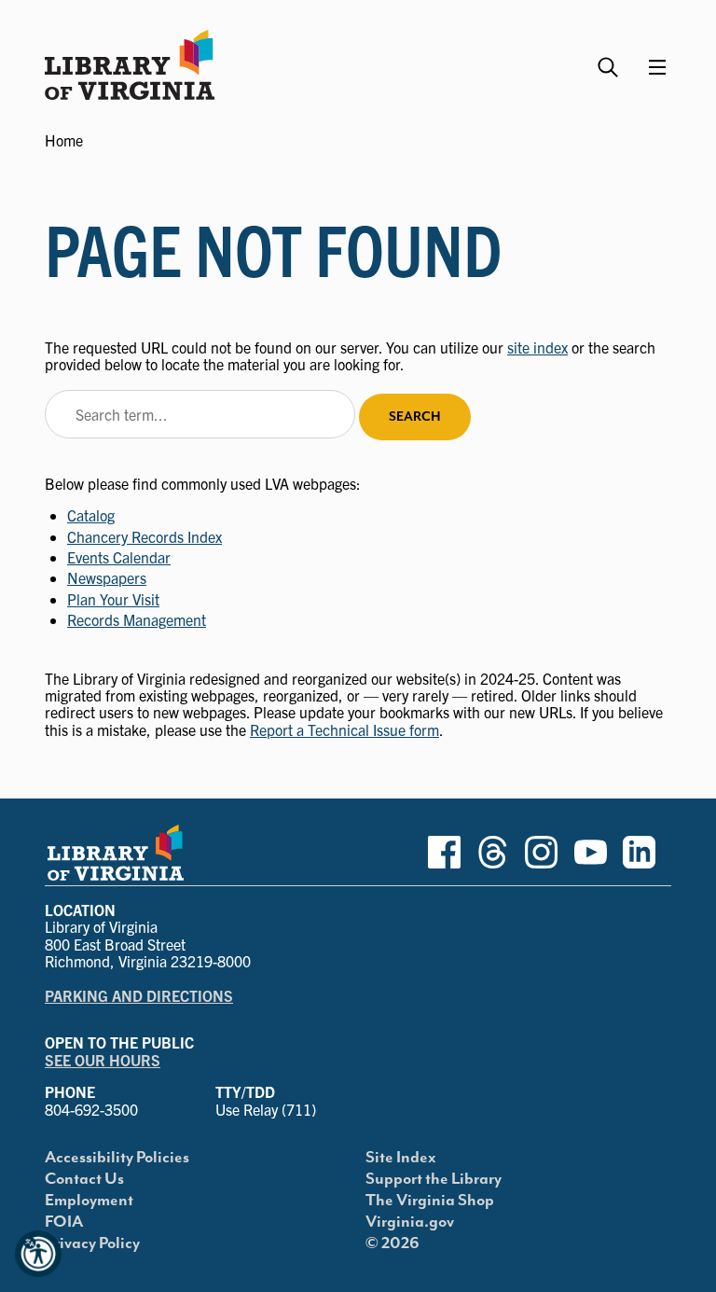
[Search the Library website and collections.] (610, 59)
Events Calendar (119, 557)
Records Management (136, 619)
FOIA (64, 1222)
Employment (89, 1200)
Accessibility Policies (117, 1157)
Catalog (91, 515)
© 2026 (392, 1243)
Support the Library (433, 1179)
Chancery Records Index (144, 536)
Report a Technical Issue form (344, 729)
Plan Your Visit (113, 599)
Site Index (400, 1157)
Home (64, 140)
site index (537, 347)
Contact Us (84, 1179)
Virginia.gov (409, 1222)
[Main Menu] (657, 67)
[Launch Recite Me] (38, 1253)
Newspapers (106, 577)
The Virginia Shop (429, 1200)
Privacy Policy (92, 1243)
